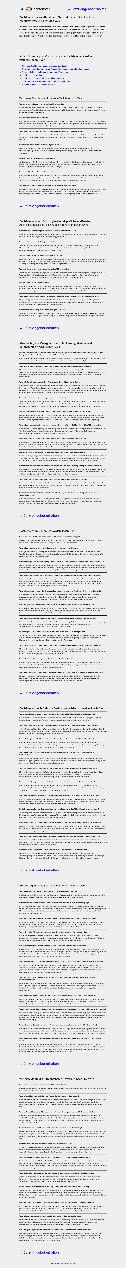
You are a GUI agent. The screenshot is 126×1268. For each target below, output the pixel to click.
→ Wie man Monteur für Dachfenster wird (37, 84)
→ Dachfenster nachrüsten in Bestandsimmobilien (41, 78)
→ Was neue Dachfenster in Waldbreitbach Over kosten (43, 66)
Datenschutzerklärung (67, 1263)
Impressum (55, 1263)
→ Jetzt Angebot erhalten (87, 9)
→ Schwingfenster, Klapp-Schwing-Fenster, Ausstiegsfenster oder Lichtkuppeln (54, 69)
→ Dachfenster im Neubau (30, 75)
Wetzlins (92, 1161)
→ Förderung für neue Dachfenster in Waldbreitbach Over (44, 81)
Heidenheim (82, 1161)
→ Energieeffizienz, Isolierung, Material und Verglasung (43, 72)
